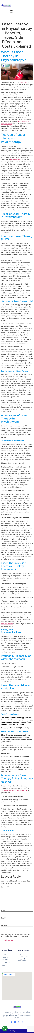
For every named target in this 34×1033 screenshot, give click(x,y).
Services (5, 960)
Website (4, 925)
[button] (11, 12)
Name (3, 910)
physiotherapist (7, 624)
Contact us (6, 962)
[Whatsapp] (19, 1022)
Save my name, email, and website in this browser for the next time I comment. (15, 935)
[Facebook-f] (11, 1022)
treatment (23, 82)
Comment (5, 887)
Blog (3, 965)
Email (3, 918)
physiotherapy (15, 159)
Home (4, 954)
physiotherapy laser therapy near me (14, 790)
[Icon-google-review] (22, 1022)
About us (5, 957)
